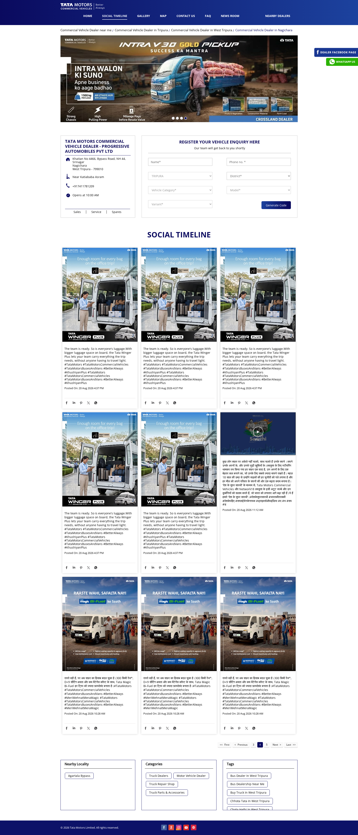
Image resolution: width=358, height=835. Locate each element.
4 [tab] (185, 118)
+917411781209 (83, 186)
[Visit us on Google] (171, 828)
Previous (243, 744)
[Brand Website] (194, 828)
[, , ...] (258, 433)
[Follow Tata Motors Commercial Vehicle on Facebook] (164, 828)
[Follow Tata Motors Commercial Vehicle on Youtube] (186, 828)
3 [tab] (181, 118)
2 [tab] (177, 118)
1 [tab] (173, 118)
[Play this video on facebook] (258, 434)
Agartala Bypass (79, 776)
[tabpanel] (179, 78)
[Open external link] (336, 56)
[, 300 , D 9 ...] (100, 624)
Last (288, 744)
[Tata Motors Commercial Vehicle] (82, 7)
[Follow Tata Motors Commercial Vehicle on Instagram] (179, 828)
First (226, 744)
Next (275, 744)
